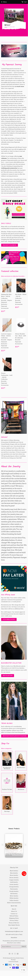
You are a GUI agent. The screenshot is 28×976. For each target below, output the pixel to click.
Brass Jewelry (14, 875)
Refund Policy (14, 916)
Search (14, 909)
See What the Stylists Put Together (14, 736)
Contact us (14, 913)
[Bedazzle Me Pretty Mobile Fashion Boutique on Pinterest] (12, 954)
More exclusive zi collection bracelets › (13, 276)
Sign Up (24, 946)
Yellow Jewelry (14, 900)
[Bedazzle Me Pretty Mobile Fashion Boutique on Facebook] (9, 954)
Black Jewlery (14, 870)
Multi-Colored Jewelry (14, 902)
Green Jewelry (14, 884)
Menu (5, 2)
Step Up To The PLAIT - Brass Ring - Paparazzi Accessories (14, 856)
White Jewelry (14, 898)
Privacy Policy (14, 920)
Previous (2, 51)
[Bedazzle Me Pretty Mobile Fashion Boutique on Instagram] (15, 954)
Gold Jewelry (14, 882)
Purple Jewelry (14, 891)
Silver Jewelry (14, 896)
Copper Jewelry (14, 880)
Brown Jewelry (14, 877)
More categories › (6, 748)
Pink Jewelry (14, 889)
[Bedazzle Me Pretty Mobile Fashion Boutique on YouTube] (17, 954)
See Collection (7, 675)
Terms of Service (14, 922)
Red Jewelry (14, 893)
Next (26, 51)
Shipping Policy (14, 918)
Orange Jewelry (14, 886)
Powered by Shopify (13, 961)
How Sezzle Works (9, 619)
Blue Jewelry (14, 873)
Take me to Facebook (9, 245)
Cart (25, 2)
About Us (14, 911)
